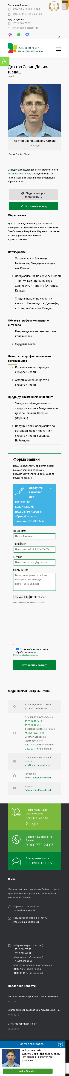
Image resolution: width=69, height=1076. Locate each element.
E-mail (17, 557)
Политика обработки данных (25, 655)
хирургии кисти (50, 276)
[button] (4, 61)
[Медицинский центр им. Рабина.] (32, 49)
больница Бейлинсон (19, 173)
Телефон (19, 543)
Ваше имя (20, 530)
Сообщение (20, 570)
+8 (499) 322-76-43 (34, 732)
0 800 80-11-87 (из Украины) (27, 14)
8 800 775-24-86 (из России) (27, 9)
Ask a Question (27, 1071)
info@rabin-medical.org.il (25, 28)
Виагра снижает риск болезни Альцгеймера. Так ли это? (34, 1010)
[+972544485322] (10, 34)
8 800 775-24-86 (33, 744)
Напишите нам (39, 863)
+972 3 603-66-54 (33, 725)
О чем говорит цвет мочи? (22, 1023)
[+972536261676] (18, 34)
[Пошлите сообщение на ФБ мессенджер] (26, 34)
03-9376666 (36, 521)
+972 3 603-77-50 (21, 23)
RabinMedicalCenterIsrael (38, 777)
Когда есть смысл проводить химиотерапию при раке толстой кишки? (34, 996)
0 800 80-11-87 (32, 748)
